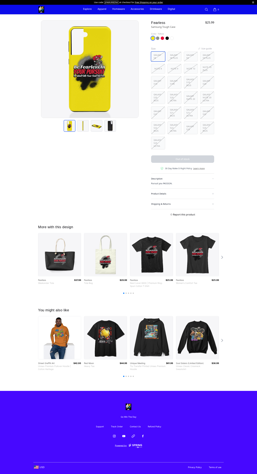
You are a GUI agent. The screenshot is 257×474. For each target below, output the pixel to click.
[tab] (69, 125)
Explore (87, 9)
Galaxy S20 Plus (157, 97)
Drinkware (156, 9)
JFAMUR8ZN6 (111, 2)
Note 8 (158, 68)
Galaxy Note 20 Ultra (207, 97)
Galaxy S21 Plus (174, 112)
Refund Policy (154, 426)
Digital (171, 9)
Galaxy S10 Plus (190, 82)
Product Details (158, 193)
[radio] (158, 56)
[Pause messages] (253, 2)
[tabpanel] (90, 69)
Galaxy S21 (157, 113)
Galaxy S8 (157, 56)
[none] (205, 48)
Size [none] (153, 48)
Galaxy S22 (206, 113)
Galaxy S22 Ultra (174, 127)
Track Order (117, 426)
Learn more (199, 168)
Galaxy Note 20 (190, 97)
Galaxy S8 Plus (174, 56)
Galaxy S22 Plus (157, 127)
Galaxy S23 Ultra (157, 143)
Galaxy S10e (174, 82)
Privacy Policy (195, 467)
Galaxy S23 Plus (206, 127)
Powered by (121, 445)
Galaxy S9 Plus (207, 56)
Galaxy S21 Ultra (190, 112)
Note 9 (174, 68)
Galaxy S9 (190, 56)
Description (157, 178)
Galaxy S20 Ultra (174, 97)
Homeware (118, 9)
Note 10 (191, 68)
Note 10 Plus (207, 69)
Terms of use (215, 467)
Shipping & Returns (161, 204)
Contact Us (135, 426)
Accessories (137, 9)
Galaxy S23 (190, 128)
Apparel (102, 9)
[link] (59, 254)
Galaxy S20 (206, 82)
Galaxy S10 (157, 82)
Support (100, 426)
